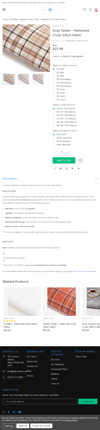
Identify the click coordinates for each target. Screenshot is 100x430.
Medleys (55, 374)
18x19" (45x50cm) (66, 108)
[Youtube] (19, 412)
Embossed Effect (59, 369)
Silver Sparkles (64, 138)
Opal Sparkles (63, 144)
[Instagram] (3, 412)
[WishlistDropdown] (80, 160)
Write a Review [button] (82, 41)
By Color (55, 359)
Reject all (22, 425)
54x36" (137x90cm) (67, 125)
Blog (29, 371)
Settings (9, 425)
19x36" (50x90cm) (66, 115)
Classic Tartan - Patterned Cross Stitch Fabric (59, 325)
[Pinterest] (78, 169)
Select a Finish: (65, 131)
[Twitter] (72, 169)
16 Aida (60, 72)
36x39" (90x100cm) (67, 122)
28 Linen (61, 89)
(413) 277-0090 (15, 377)
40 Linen (61, 99)
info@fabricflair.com (17, 371)
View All (55, 383)
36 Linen (61, 96)
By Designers (57, 364)
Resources (32, 361)
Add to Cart (64, 160)
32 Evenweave (64, 83)
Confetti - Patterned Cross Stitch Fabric (20, 325)
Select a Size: (64, 105)
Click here (81, 271)
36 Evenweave (64, 86)
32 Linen (61, 93)
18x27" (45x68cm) (66, 112)
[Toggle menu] (4, 9)
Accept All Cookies (41, 425)
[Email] (61, 169)
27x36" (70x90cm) (66, 119)
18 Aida (60, 76)
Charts (54, 378)
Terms (30, 375)
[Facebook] (55, 169)
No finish (61, 134)
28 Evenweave (64, 79)
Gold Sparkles (63, 141)
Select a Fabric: (65, 65)
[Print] (66, 169)
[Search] (84, 9)
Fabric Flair (58, 26)
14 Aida (60, 69)
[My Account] (90, 9)
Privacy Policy (71, 420)
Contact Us (32, 366)
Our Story (32, 356)
